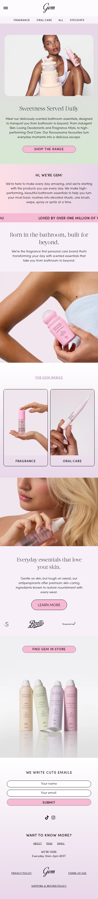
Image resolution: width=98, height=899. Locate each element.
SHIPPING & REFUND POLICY (49, 885)
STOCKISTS (77, 20)
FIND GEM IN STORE (49, 649)
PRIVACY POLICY (21, 873)
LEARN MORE (49, 604)
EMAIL (61, 843)
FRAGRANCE (22, 20)
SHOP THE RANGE (49, 149)
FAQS (49, 843)
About (37, 843)
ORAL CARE (44, 20)
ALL (61, 20)
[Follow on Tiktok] (47, 817)
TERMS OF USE (77, 873)
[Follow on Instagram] (53, 817)
